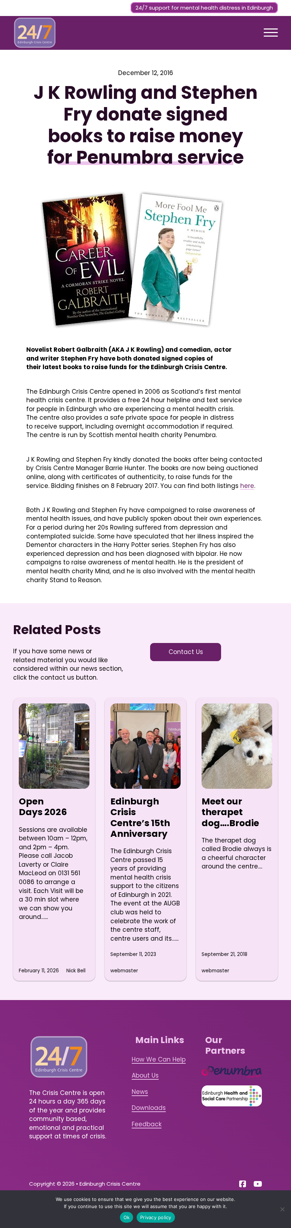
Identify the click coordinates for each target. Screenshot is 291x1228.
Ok (126, 1217)
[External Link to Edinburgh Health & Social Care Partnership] (232, 1095)
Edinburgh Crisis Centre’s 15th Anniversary (140, 817)
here (247, 486)
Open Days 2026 (43, 806)
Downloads (149, 1108)
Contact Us (186, 652)
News (140, 1092)
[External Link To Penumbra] (232, 1072)
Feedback (146, 1124)
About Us (145, 1075)
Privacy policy (155, 1217)
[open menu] (271, 32)
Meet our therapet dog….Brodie (230, 812)
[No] (282, 1209)
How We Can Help (159, 1059)
